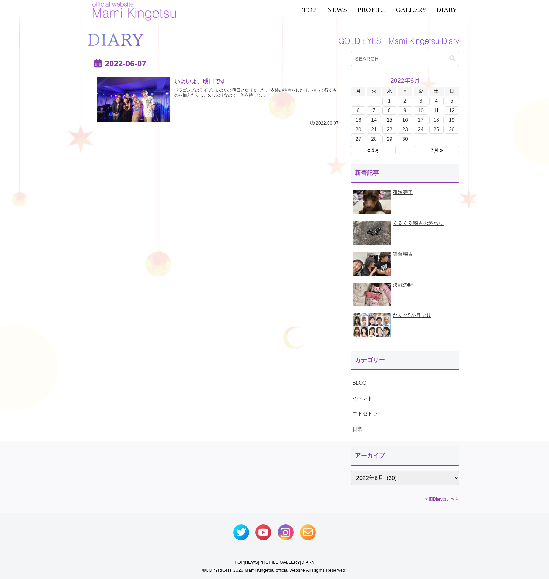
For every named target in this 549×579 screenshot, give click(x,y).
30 (405, 139)
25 (436, 129)
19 (452, 120)
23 (405, 129)
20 (358, 129)
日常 (357, 429)
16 (405, 120)
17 (421, 120)
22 (389, 129)
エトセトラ (365, 413)
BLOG (359, 382)
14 (374, 120)
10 (421, 110)
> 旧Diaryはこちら (442, 499)
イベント (362, 398)
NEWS (251, 562)
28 (374, 139)
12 (452, 110)
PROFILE (268, 562)
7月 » (437, 150)
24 (421, 129)
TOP (239, 562)
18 (436, 120)
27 (358, 139)
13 (358, 120)
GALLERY (290, 562)
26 (452, 129)
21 (374, 129)
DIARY (308, 562)
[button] (452, 58)
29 (389, 139)
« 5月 (373, 150)
